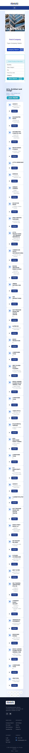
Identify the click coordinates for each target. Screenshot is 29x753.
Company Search (10, 722)
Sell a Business (9, 727)
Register (8, 740)
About (12, 751)
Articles (17, 725)
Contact (16, 751)
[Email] (10, 714)
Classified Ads (9, 729)
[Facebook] (7, 714)
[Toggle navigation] (14, 8)
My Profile (8, 742)
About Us (18, 727)
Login (7, 737)
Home (7, 93)
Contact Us (18, 729)
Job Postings (18, 722)
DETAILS (14, 111)
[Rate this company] (9, 111)
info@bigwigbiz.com (22, 740)
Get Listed (8, 725)
